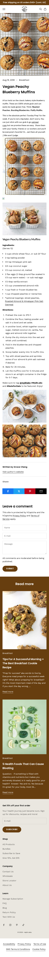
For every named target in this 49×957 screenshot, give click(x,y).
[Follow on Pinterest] (17, 925)
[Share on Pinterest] (30, 491)
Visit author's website (13, 472)
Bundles (6, 849)
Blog (5, 908)
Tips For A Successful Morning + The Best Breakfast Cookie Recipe (23, 663)
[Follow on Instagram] (10, 925)
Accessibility (9, 944)
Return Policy (9, 912)
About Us (7, 885)
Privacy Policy (19, 515)
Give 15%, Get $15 (11, 858)
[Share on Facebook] (8, 491)
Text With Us (9, 917)
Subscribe (12, 829)
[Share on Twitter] (19, 491)
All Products (9, 844)
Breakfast (24, 80)
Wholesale (8, 876)
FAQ (5, 903)
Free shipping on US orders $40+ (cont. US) (24, 2)
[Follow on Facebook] (4, 925)
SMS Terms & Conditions (18, 949)
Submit (10, 568)
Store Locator (9, 880)
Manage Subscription (13, 899)
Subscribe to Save (11, 853)
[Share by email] (41, 491)
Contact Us (8, 871)
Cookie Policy (38, 949)
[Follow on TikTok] (23, 925)
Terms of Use (39, 944)
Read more (8, 691)
